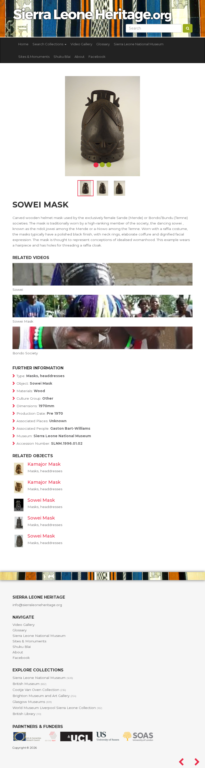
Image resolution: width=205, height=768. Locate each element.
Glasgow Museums (32, 702)
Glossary (103, 44)
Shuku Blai (62, 57)
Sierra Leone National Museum (139, 44)
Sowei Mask (41, 500)
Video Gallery (81, 44)
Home (23, 44)
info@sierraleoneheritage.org (37, 605)
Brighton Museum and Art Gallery (44, 696)
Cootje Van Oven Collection (39, 690)
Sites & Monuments (34, 57)
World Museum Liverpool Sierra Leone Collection (57, 708)
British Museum (29, 684)
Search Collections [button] (48, 44)
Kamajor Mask (44, 464)
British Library (26, 714)
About (79, 57)
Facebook (97, 57)
